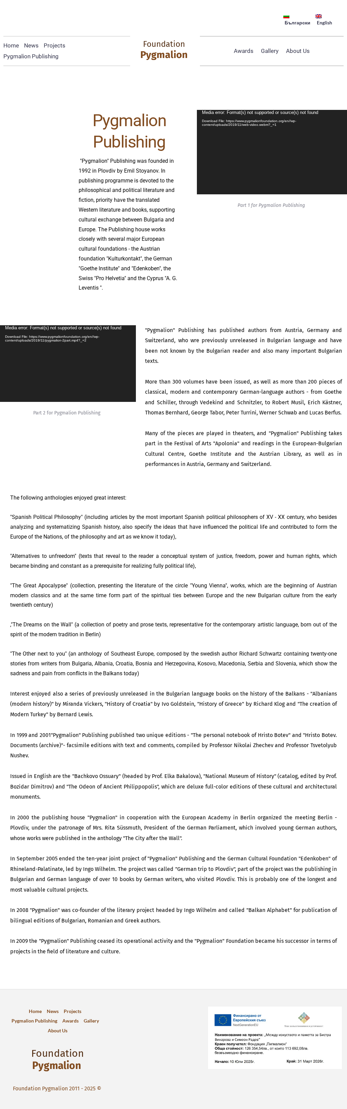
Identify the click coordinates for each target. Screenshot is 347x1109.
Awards (243, 50)
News (31, 45)
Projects (54, 45)
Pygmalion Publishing (31, 56)
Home (11, 45)
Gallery (270, 50)
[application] (272, 152)
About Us (298, 50)
